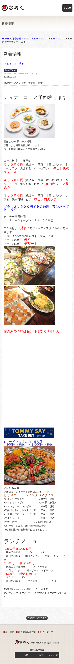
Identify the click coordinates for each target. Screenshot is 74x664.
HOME (5, 38)
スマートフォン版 (48, 654)
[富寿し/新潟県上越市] (13, 8)
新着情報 (16, 38)
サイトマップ (46, 632)
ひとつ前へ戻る (15, 63)
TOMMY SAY (31, 38)
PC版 (26, 654)
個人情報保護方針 (27, 632)
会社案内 (9, 632)
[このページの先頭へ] (37, 619)
